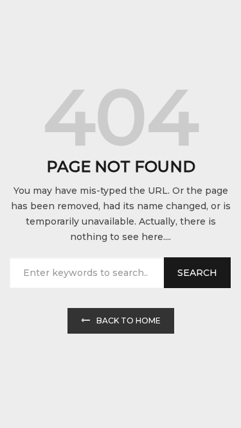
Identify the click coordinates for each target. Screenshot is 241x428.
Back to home (128, 320)
